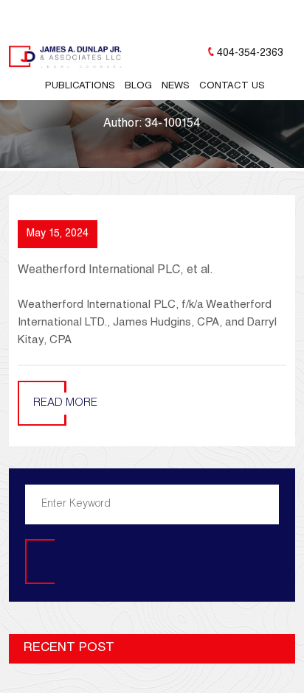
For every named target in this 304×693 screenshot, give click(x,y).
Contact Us (232, 86)
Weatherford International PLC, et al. (115, 271)
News (176, 86)
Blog (138, 86)
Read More (65, 403)
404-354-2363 (250, 54)
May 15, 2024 (58, 234)
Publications (80, 86)
